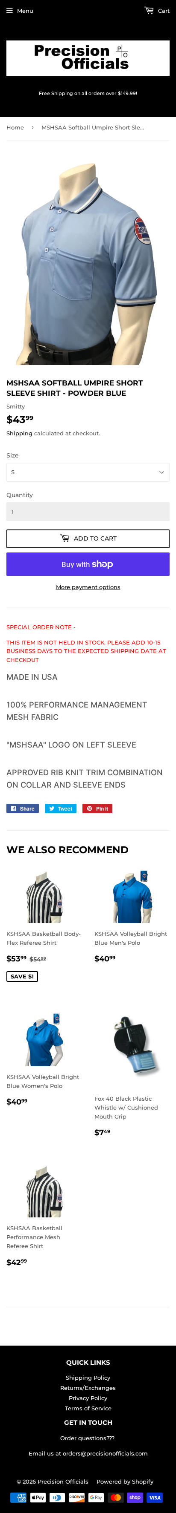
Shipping (19, 433)
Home (15, 127)
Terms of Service (88, 1408)
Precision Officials (63, 1481)
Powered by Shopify (125, 1481)
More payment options (88, 587)
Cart (163, 10)
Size (12, 455)
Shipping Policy (88, 1377)
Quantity (19, 495)
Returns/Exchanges (88, 1387)
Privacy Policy (88, 1398)
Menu (25, 10)
